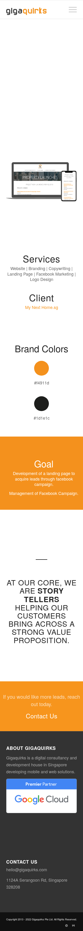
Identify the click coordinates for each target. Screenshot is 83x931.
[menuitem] (70, 9)
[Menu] (70, 9)
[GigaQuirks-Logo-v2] (34, 9)
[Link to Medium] (73, 925)
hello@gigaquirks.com (26, 869)
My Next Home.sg (41, 307)
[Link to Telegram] (66, 925)
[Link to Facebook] (59, 925)
